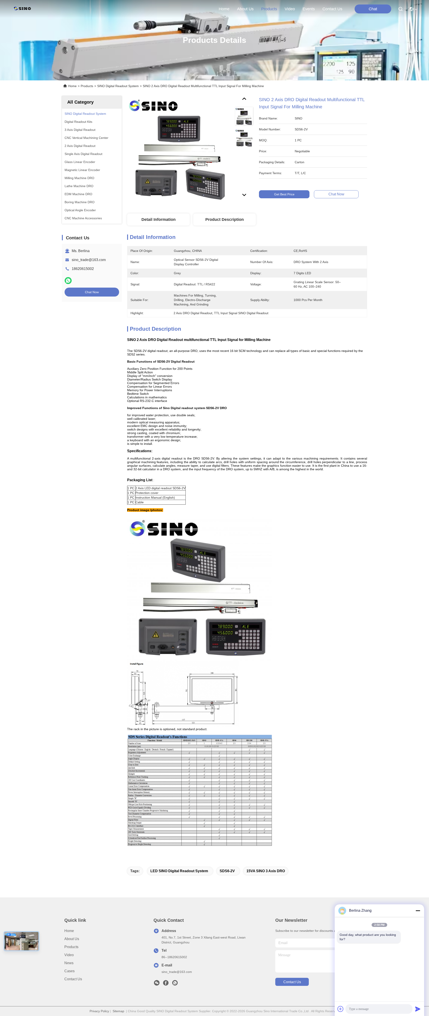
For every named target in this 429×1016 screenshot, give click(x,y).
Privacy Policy (99, 1011)
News (69, 963)
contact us (332, 9)
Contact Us (73, 979)
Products (87, 86)
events (309, 9)
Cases (69, 971)
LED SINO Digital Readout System (179, 871)
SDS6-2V (227, 871)
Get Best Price (284, 194)
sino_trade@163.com (89, 260)
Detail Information (158, 219)
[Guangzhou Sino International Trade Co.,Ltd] (23, 9)
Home (224, 9)
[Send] (417, 1009)
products (269, 9)
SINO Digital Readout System (118, 86)
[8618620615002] (175, 984)
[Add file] (340, 1009)
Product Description (224, 219)
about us (245, 9)
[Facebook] (166, 984)
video (290, 9)
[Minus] (418, 910)
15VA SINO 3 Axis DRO (265, 871)
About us (71, 939)
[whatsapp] (68, 280)
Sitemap (118, 1011)
